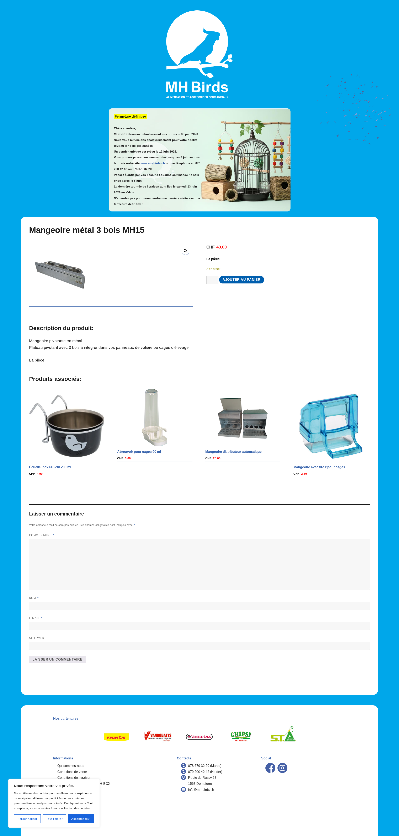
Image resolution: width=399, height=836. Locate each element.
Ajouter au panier (242, 279)
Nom (34, 598)
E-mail (35, 618)
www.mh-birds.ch (152, 163)
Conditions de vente (72, 772)
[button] (185, 251)
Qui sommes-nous (70, 766)
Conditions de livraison (74, 777)
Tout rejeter (54, 818)
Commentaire (41, 535)
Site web (36, 638)
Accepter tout (81, 818)
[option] (116, 736)
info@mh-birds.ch (201, 789)
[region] (54, 803)
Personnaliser (27, 818)
